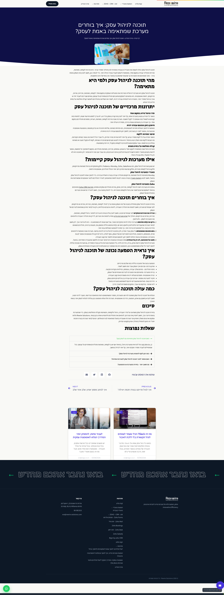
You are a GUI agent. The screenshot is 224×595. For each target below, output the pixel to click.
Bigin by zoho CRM (116, 538)
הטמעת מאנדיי (126, 4)
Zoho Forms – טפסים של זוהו (113, 517)
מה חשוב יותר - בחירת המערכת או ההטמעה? (133, 364)
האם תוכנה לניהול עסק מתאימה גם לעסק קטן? (132, 338)
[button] (112, 338)
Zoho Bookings (117, 525)
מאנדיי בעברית (118, 510)
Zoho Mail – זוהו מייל (116, 521)
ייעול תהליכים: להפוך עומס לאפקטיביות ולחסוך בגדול (106, 549)
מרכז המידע (85, 4)
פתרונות (95, 4)
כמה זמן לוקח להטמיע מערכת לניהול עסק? (134, 353)
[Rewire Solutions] (171, 4)
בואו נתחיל (52, 4)
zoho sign (119, 542)
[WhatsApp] (6, 588)
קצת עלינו (138, 4)
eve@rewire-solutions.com (72, 514)
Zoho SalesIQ (118, 534)
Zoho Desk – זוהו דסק (115, 529)
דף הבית (137, 38)
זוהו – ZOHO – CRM (109, 4)
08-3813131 (78, 510)
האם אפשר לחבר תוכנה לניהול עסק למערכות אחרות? (130, 359)
